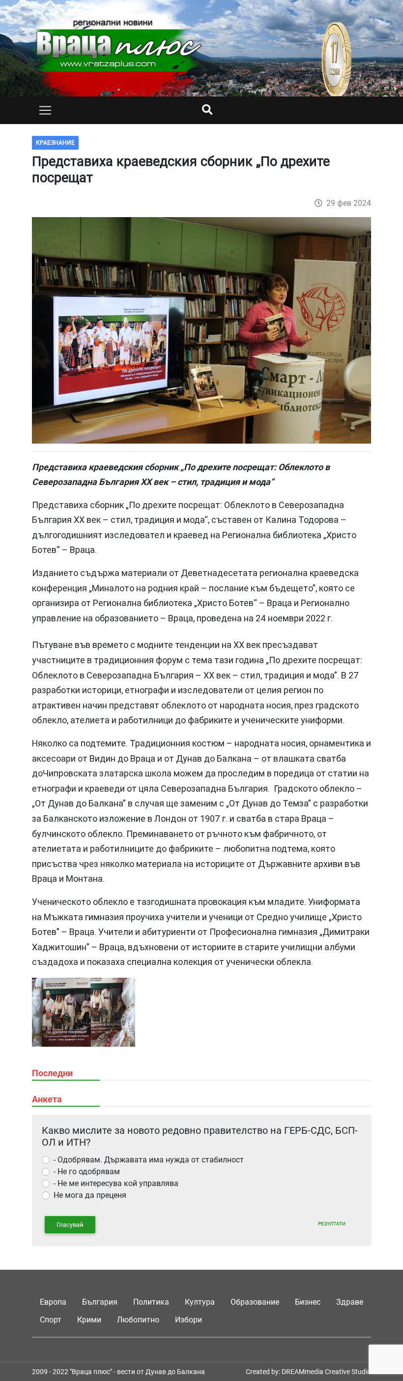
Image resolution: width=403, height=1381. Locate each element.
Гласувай (70, 1224)
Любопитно (138, 1319)
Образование (254, 1302)
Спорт (50, 1319)
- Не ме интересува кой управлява (116, 1183)
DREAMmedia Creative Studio (326, 1372)
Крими (89, 1319)
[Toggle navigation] (45, 110)
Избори (188, 1319)
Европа (53, 1302)
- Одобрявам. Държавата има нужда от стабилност (149, 1159)
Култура (200, 1302)
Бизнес (307, 1302)
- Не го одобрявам (87, 1171)
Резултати (331, 1223)
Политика (151, 1302)
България (99, 1302)
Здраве (349, 1302)
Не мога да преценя (90, 1195)
